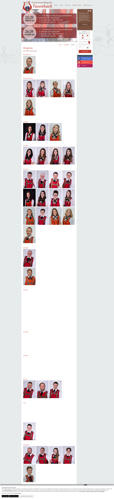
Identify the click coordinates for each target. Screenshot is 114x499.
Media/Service (87, 5)
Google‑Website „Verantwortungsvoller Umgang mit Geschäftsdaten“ (92, 491)
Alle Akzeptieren (5, 496)
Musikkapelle (66, 44)
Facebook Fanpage (86, 58)
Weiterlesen (84, 24)
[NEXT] (89, 31)
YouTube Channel (86, 62)
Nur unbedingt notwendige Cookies (26, 496)
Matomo (19, 493)
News (61, 5)
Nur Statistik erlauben (14, 496)
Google (16, 493)
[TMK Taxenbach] (36, 11)
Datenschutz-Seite (8, 490)
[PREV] (80, 31)
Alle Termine (85, 51)
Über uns (67, 5)
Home (56, 5)
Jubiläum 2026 (76, 5)
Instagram (84, 65)
